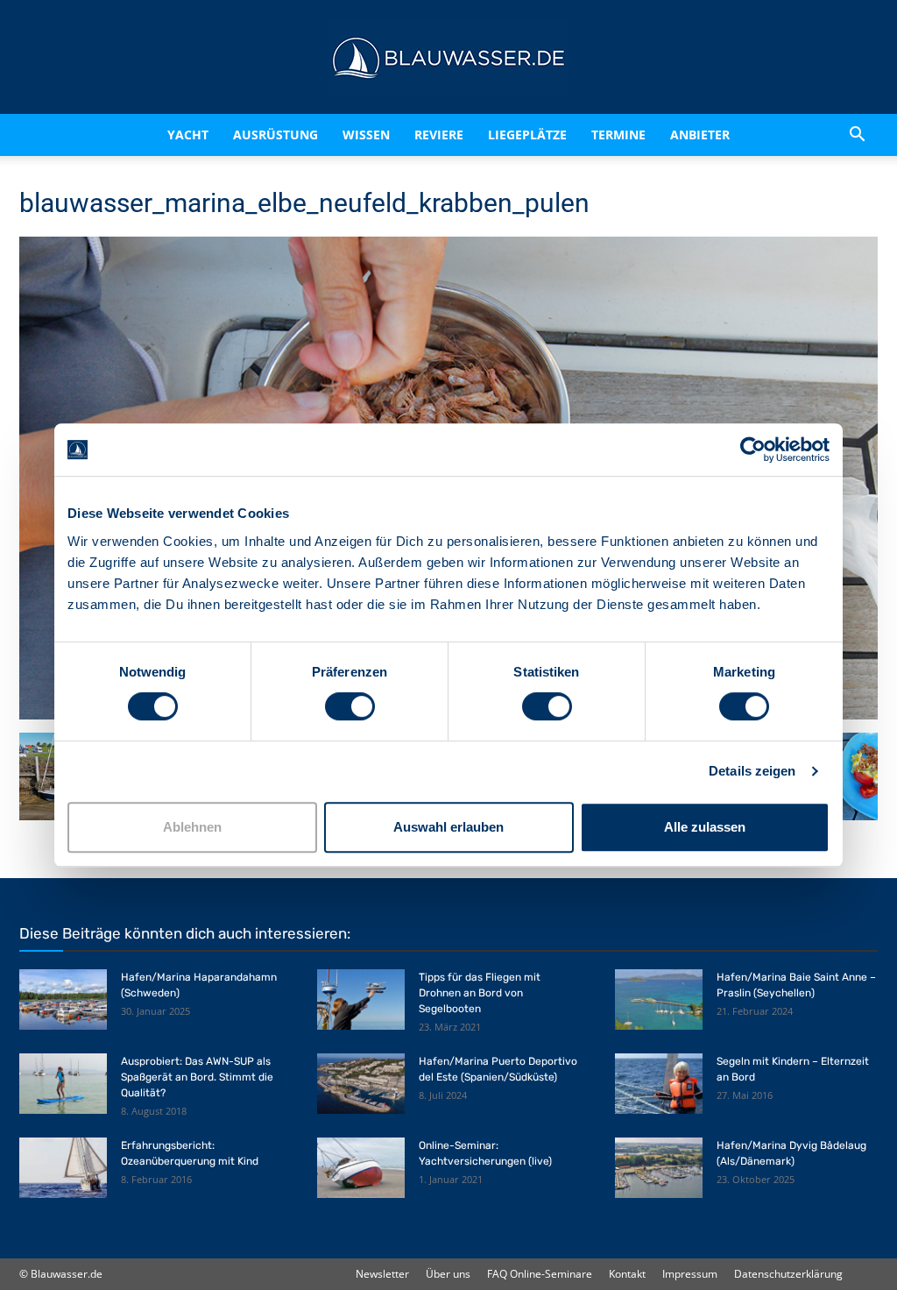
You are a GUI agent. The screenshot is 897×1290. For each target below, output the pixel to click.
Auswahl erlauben (448, 826)
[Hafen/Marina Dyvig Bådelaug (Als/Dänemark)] (659, 1168)
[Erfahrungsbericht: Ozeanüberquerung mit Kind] (63, 1168)
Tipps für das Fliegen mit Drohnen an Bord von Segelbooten (479, 993)
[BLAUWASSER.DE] (448, 57)
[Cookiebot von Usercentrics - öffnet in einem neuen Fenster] (753, 449)
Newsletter (382, 1273)
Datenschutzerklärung (788, 1273)
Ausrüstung (253, 134)
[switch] (350, 706)
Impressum (689, 1273)
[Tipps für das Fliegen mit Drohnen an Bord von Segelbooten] (361, 999)
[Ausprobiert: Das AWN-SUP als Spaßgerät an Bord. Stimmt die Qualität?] (63, 1083)
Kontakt (627, 1273)
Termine (641, 134)
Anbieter (722, 134)
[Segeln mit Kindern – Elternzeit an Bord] (659, 1083)
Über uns (448, 1273)
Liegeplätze (550, 134)
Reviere (446, 134)
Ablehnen (192, 826)
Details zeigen (752, 770)
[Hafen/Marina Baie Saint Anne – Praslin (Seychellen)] (659, 999)
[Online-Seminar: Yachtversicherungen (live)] (361, 1168)
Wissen (359, 134)
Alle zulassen (704, 826)
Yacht (151, 134)
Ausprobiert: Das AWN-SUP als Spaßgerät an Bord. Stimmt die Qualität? (197, 1077)
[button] (857, 135)
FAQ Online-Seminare (539, 1273)
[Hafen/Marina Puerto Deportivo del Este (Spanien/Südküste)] (361, 1083)
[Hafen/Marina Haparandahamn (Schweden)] (63, 999)
